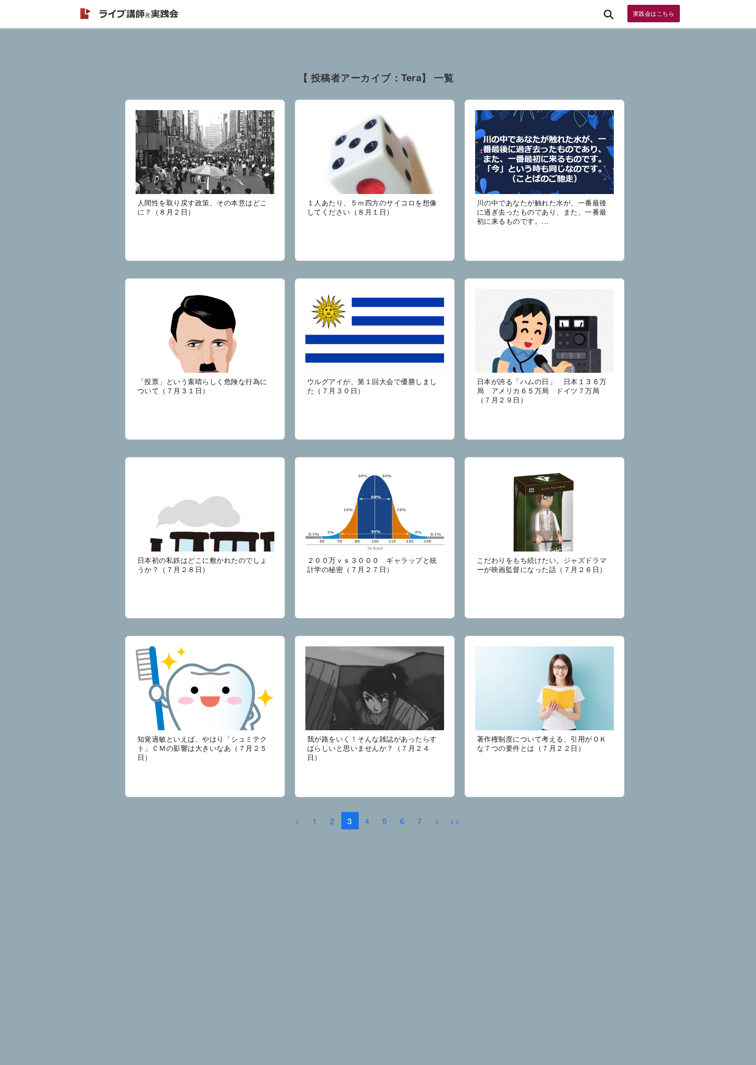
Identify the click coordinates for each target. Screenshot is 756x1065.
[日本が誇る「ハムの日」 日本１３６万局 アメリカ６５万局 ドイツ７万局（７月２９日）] (545, 331)
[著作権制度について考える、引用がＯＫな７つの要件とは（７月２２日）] (545, 688)
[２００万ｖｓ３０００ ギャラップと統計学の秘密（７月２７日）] (374, 510)
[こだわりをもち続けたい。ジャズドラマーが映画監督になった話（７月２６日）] (545, 510)
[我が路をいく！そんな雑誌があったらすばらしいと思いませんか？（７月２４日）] (374, 688)
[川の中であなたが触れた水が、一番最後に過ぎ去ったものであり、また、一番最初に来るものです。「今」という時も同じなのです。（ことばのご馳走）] (545, 152)
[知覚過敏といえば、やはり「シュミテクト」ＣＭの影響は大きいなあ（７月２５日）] (205, 688)
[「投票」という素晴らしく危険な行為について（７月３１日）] (205, 331)
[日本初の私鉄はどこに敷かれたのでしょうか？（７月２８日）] (205, 510)
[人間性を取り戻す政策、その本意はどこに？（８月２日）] (205, 152)
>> (455, 820)
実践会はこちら (654, 13)
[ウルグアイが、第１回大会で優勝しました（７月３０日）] (374, 331)
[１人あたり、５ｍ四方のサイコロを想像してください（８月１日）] (374, 152)
